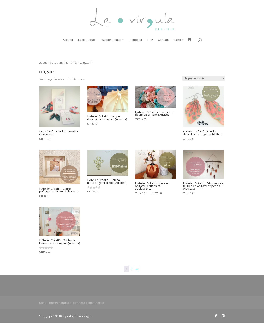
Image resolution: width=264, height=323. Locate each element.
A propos (136, 40)
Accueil (68, 40)
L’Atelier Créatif (110, 40)
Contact (163, 40)
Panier (178, 40)
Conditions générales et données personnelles (71, 302)
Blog (150, 40)
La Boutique (86, 40)
